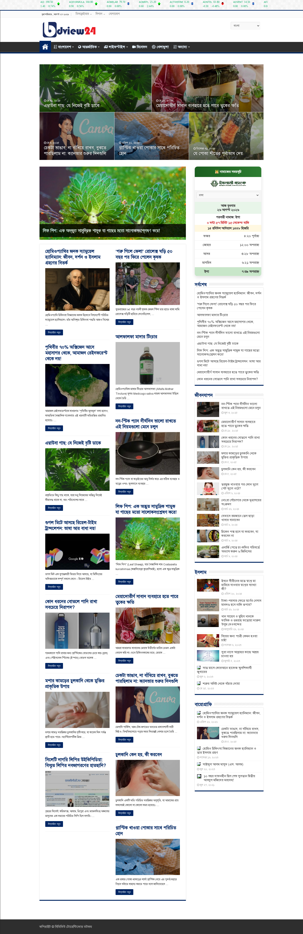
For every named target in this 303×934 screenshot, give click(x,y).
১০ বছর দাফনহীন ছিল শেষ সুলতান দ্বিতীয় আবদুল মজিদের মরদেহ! (229, 778)
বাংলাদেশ (64, 47)
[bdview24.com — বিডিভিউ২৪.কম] (69, 29)
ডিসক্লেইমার (82, 14)
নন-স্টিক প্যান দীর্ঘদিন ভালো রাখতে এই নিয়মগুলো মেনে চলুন (146, 424)
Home (45, 46)
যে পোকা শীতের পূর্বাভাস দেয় (218, 153)
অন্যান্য (182, 47)
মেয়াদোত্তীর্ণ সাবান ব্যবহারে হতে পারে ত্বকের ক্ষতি (197, 105)
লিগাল (99, 14)
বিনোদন (142, 47)
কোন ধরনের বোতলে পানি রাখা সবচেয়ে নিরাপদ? (71, 604)
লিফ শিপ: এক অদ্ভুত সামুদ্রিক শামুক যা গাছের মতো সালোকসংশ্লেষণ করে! (101, 230)
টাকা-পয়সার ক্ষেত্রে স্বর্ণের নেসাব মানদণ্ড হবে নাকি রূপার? (241, 603)
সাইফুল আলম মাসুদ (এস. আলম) (223, 764)
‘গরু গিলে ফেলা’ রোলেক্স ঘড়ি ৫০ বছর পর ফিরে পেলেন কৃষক (144, 254)
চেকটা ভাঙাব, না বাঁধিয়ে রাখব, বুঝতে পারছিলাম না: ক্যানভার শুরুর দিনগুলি (75, 150)
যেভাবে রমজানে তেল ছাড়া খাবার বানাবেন (237, 518)
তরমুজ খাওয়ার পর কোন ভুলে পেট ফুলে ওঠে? (239, 486)
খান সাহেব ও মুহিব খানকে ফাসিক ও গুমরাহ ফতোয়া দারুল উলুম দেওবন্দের (240, 620)
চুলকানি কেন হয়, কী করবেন (139, 754)
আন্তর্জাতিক (89, 47)
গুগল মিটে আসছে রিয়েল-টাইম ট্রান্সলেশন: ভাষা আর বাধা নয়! (70, 525)
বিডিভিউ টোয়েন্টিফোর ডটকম (73, 927)
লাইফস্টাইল (117, 47)
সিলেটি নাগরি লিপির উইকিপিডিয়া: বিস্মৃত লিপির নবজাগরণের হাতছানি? (75, 762)
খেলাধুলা (163, 47)
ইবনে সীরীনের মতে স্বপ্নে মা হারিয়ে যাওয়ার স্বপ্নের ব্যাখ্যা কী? (238, 585)
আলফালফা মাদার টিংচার (136, 337)
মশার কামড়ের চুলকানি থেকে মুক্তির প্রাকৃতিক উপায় (238, 455)
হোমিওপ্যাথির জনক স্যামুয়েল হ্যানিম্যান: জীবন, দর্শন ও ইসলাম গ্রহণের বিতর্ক (72, 257)
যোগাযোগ (114, 14)
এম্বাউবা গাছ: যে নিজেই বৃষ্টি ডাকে (72, 105)
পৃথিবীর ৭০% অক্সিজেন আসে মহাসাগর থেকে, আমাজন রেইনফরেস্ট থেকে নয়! (76, 353)
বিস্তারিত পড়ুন (54, 332)
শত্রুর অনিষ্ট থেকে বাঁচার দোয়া (221, 684)
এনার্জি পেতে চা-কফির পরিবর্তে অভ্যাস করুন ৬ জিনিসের (240, 549)
